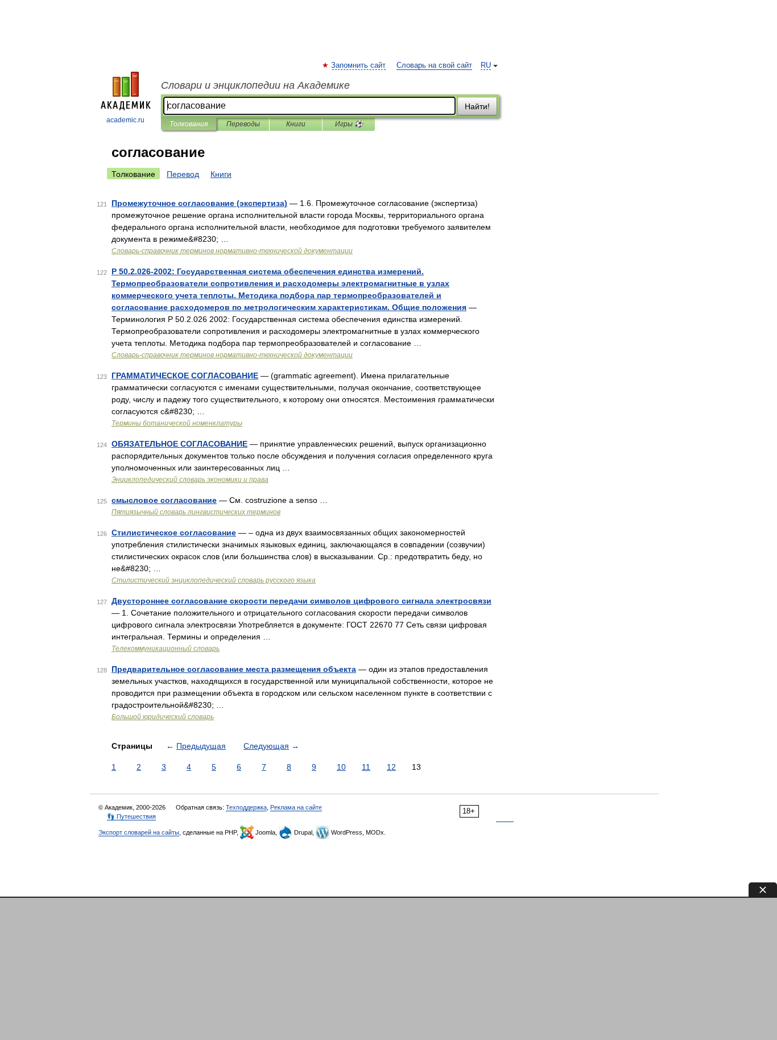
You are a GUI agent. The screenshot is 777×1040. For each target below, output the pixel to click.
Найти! (477, 106)
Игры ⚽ (349, 124)
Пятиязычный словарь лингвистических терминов (195, 512)
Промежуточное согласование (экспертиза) (199, 203)
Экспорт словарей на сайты (138, 832)
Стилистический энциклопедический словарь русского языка (213, 580)
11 (366, 766)
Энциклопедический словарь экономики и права (189, 480)
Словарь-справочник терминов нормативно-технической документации (232, 251)
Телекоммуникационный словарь (165, 649)
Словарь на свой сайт (434, 65)
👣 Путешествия (131, 816)
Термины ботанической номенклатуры (176, 423)
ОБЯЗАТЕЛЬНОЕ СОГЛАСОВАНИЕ (179, 443)
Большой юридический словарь (162, 717)
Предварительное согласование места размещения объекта (233, 669)
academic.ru (125, 120)
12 (391, 766)
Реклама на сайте (296, 807)
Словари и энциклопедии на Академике (255, 85)
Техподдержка (246, 807)
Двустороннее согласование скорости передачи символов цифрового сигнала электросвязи (301, 600)
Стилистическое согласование (173, 532)
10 (341, 766)
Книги (295, 124)
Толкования (189, 124)
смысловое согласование (164, 500)
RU (486, 65)
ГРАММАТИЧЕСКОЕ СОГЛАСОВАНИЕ (184, 375)
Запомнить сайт (359, 65)
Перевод (183, 174)
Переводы (243, 124)
